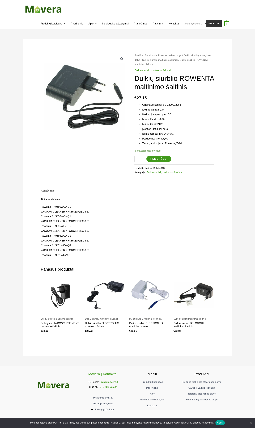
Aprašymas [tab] (47, 190)
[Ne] (250, 423)
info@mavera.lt (109, 381)
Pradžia (138, 55)
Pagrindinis (77, 23)
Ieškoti (214, 23)
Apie (91, 23)
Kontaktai (174, 23)
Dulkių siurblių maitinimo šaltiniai (160, 60)
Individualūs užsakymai (115, 23)
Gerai (220, 422)
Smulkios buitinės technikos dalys (163, 55)
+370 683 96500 (107, 386)
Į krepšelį (159, 158)
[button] (122, 59)
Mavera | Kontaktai (102, 374)
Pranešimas (140, 23)
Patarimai (158, 23)
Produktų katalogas (51, 23)
